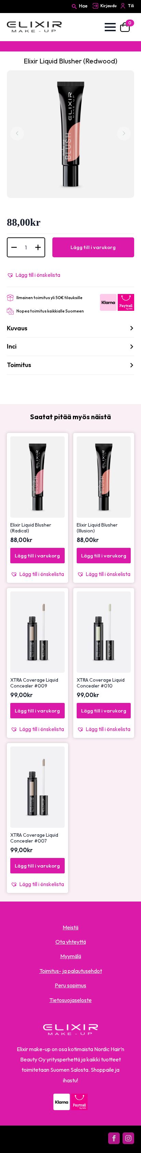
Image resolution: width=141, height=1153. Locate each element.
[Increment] (38, 247)
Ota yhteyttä (70, 941)
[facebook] (114, 1138)
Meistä (70, 927)
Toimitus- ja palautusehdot (70, 970)
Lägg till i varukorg (93, 247)
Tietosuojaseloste (70, 1000)
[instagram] (128, 1138)
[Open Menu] (110, 27)
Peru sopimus (70, 985)
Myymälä (70, 956)
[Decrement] (14, 247)
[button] (33, 275)
